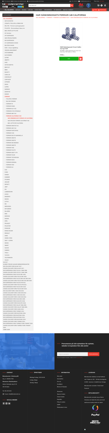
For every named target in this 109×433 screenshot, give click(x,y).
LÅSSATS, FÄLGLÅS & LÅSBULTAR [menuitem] (14, 23)
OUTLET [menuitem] (18, 9)
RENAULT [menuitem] (7, 233)
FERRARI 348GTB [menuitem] (11, 145)
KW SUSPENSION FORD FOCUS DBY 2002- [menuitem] (14, 274)
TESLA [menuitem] (6, 252)
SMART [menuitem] (7, 245)
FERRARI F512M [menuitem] (10, 155)
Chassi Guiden (60, 396)
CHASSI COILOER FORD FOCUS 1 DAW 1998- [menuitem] (15, 272)
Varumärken (60, 378)
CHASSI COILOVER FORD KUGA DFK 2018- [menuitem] (14, 303)
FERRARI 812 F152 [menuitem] (11, 108)
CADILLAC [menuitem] (7, 74)
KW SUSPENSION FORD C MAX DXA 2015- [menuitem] (14, 295)
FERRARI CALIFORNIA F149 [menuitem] (13, 116)
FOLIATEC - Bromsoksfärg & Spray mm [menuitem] (15, 28)
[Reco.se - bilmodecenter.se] (88, 5)
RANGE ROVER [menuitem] (9, 230)
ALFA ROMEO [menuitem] (8, 55)
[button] (101, 5)
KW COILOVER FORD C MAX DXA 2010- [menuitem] (13, 290)
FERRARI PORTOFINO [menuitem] (12, 130)
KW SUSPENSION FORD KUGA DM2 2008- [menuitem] (14, 299)
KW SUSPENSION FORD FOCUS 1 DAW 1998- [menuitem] (15, 270)
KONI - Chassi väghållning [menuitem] (11, 47)
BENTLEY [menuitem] (7, 67)
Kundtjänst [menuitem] (38, 9)
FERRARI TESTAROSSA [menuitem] (12, 157)
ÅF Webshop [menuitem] (57, 9)
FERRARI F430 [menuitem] (10, 133)
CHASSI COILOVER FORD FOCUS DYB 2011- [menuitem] (15, 284)
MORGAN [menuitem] (7, 216)
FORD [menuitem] (6, 172)
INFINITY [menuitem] (7, 184)
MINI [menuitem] (6, 213)
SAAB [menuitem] (6, 235)
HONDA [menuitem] (7, 174)
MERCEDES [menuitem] (8, 206)
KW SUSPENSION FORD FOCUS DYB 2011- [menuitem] (14, 282)
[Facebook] (4, 403)
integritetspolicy (80, 357)
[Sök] (71, 5)
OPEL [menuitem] (6, 221)
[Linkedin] (9, 403)
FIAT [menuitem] (6, 169)
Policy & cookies (61, 402)
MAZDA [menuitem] (7, 199)
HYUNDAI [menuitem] (7, 179)
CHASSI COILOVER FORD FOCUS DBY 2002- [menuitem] (15, 276)
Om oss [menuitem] (30, 9)
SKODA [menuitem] (7, 243)
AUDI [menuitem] (6, 62)
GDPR (58, 404)
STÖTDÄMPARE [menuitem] (9, 52)
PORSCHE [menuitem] (7, 228)
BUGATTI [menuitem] (7, 72)
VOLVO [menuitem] (6, 260)
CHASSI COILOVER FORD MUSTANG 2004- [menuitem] (14, 313)
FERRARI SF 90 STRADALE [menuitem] (13, 111)
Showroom (59, 391)
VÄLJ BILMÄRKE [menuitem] (9, 9)
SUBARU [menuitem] (7, 250)
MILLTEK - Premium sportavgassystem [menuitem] (14, 25)
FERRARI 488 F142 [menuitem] (11, 113)
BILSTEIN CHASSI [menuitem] (9, 45)
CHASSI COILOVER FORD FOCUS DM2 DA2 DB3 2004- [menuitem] (17, 280)
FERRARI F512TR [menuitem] (11, 150)
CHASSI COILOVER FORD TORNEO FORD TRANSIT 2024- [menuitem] (17, 326)
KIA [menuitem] (5, 189)
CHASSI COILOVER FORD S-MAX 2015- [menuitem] (13, 309)
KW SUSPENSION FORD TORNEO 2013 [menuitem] (13, 311)
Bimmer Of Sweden (62, 386)
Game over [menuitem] (6, 329)
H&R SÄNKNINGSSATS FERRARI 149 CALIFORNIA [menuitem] (20, 118)
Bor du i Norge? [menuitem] (68, 9)
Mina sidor (59, 376)
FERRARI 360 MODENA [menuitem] (12, 142)
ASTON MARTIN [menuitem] (9, 64)
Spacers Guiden (61, 394)
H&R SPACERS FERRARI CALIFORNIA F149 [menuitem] (18, 120)
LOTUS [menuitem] (6, 201)
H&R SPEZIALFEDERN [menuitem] (10, 38)
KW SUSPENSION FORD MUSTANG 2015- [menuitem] (14, 317)
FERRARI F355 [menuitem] (10, 147)
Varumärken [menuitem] (48, 9)
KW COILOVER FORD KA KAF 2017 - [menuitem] (12, 266)
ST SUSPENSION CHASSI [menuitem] (11, 43)
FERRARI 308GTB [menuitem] (11, 138)
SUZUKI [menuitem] (7, 247)
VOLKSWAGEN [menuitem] (8, 257)
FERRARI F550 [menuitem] (10, 164)
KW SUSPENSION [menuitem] (9, 40)
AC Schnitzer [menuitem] (8, 33)
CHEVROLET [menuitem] (8, 77)
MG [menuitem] (6, 204)
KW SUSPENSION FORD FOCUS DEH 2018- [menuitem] (14, 286)
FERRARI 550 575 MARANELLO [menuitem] (14, 135)
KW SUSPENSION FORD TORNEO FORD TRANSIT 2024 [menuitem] (18, 323)
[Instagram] (6, 403)
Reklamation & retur (62, 407)
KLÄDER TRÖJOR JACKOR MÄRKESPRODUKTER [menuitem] (16, 264)
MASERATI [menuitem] (7, 196)
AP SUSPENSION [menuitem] (9, 35)
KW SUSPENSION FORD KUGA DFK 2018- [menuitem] (14, 301)
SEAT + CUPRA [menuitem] (9, 240)
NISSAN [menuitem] (7, 218)
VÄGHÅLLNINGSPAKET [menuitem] (11, 50)
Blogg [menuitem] (24, 9)
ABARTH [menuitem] (7, 60)
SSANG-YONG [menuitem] (8, 238)
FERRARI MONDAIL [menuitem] (11, 162)
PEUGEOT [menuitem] (7, 223)
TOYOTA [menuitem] (7, 255)
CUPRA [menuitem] (7, 86)
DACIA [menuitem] (6, 84)
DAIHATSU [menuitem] (7, 91)
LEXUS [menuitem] (6, 194)
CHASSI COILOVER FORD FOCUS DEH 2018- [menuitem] (15, 288)
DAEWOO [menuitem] (7, 89)
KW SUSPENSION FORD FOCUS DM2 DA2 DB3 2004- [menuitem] (17, 278)
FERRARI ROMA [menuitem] (10, 106)
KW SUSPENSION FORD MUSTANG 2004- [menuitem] (14, 315)
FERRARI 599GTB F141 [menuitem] (12, 125)
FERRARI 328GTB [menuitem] (11, 140)
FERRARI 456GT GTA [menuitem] (11, 152)
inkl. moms (101, 1)
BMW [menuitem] (6, 69)
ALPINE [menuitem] (7, 57)
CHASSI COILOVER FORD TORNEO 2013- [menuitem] (14, 321)
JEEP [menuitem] (6, 186)
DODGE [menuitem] (7, 94)
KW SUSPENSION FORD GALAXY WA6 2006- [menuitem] (15, 305)
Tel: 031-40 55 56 (7, 391)
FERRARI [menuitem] (7, 96)
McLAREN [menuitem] (7, 211)
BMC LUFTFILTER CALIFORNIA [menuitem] (15, 123)
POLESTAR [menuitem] (8, 226)
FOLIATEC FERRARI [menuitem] (11, 99)
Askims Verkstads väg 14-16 (10, 384)
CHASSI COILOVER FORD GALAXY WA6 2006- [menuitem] (15, 307)
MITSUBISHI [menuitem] (8, 208)
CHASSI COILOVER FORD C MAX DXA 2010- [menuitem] (14, 292)
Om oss (59, 381)
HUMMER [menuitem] (7, 177)
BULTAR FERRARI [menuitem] (11, 101)
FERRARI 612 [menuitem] (9, 167)
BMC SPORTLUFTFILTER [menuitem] (11, 30)
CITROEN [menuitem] (7, 82)
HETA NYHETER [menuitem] (9, 21)
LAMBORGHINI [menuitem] (9, 191)
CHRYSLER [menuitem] (8, 79)
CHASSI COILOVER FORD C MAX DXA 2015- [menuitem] (14, 297)
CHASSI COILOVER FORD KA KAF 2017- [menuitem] (13, 268)
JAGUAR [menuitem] (7, 182)
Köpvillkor (59, 399)
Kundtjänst (59, 384)
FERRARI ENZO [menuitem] (10, 159)
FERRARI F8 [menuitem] (9, 103)
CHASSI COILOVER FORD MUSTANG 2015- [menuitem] (14, 319)
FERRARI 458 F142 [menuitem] (11, 128)
